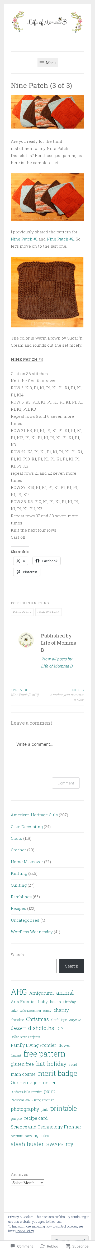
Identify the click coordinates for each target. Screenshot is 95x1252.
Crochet (18, 849)
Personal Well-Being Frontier (32, 1100)
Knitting (40, 603)
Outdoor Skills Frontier (26, 1092)
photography (25, 1109)
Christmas (37, 1019)
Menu (50, 62)
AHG (19, 992)
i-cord (73, 1064)
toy (69, 1144)
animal (65, 992)
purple (16, 1118)
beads (55, 1001)
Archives (19, 1174)
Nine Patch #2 (60, 239)
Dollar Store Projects (25, 1037)
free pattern (48, 611)
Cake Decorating (27, 826)
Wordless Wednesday (32, 931)
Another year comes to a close (67, 695)
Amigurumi (41, 993)
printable (63, 1108)
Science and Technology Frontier (46, 1127)
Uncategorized (25, 920)
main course (23, 1074)
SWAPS (55, 1144)
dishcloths (22, 611)
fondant (16, 1055)
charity (61, 1010)
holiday (56, 1063)
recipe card (36, 1118)
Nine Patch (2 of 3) (25, 692)
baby (43, 1001)
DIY (60, 1028)
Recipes (18, 908)
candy (47, 1011)
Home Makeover (27, 861)
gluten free (22, 1064)
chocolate (17, 1020)
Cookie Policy (25, 1231)
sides (45, 1135)
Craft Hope (59, 1020)
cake (14, 1010)
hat (40, 1063)
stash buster (27, 1144)
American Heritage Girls (34, 814)
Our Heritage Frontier (33, 1082)
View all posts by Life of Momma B (56, 662)
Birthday (69, 1002)
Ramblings (21, 896)
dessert (18, 1028)
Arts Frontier (23, 1001)
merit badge (57, 1073)
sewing (31, 1135)
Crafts (16, 838)
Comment (66, 783)
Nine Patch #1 (24, 239)
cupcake (75, 1020)
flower (65, 1045)
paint (49, 1091)
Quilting (19, 885)
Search (17, 954)
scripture (16, 1136)
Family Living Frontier (33, 1045)
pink (44, 1109)
